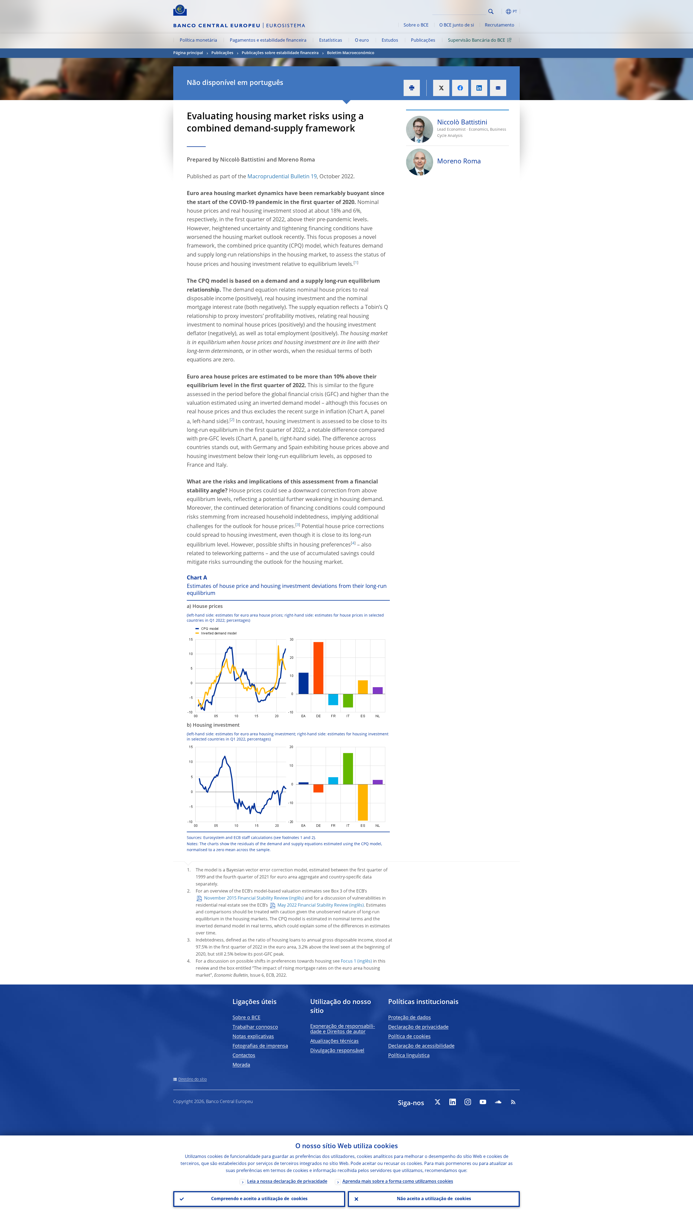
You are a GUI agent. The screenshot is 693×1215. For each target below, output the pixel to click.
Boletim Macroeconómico (350, 53)
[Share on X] (441, 88)
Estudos (390, 40)
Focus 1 (348, 961)
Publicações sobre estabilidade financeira (280, 53)
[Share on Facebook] (460, 88)
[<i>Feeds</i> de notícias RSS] (513, 1101)
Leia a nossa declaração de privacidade (287, 1182)
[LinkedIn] (452, 1101)
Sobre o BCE (416, 25)
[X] (437, 1101)
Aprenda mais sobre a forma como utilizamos (397, 1182)
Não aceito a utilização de (434, 1199)
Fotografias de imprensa (260, 1046)
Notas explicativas (253, 1036)
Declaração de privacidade (418, 1027)
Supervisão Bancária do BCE (476, 40)
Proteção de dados (409, 1017)
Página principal (188, 53)
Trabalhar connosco (255, 1027)
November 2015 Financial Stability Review (246, 898)
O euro (362, 40)
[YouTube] (482, 1101)
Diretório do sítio (192, 1079)
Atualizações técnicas (334, 1041)
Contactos (244, 1055)
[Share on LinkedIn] (479, 88)
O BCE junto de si (456, 25)
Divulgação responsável (337, 1050)
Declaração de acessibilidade (421, 1046)
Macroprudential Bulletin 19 (282, 177)
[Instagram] (467, 1101)
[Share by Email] (498, 88)
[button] (501, 11)
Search (490, 11)
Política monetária (198, 40)
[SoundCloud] (498, 1101)
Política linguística (409, 1055)
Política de (409, 1036)
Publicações (423, 40)
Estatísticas (330, 40)
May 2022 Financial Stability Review (312, 905)
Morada (241, 1065)
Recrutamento (499, 25)
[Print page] (412, 88)
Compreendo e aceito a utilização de (259, 1199)
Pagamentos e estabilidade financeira (268, 40)
